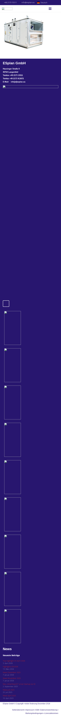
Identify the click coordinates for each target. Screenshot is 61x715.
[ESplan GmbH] (7, 8)
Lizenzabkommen (51, 713)
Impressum (30, 710)
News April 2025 (9, 695)
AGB (37, 710)
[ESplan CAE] (21, 402)
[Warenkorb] (56, 8)
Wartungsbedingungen (34, 713)
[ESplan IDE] (21, 365)
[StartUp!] (21, 328)
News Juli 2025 (8, 690)
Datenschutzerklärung (49, 710)
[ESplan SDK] (21, 440)
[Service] (21, 552)
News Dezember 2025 (12, 672)
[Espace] (21, 477)
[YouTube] (57, 2)
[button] (43, 2)
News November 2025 (12, 678)
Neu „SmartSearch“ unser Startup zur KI (19, 684)
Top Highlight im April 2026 (14, 660)
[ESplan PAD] (21, 626)
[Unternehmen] (21, 589)
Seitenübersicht (18, 710)
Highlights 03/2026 (10, 666)
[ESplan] (21, 514)
